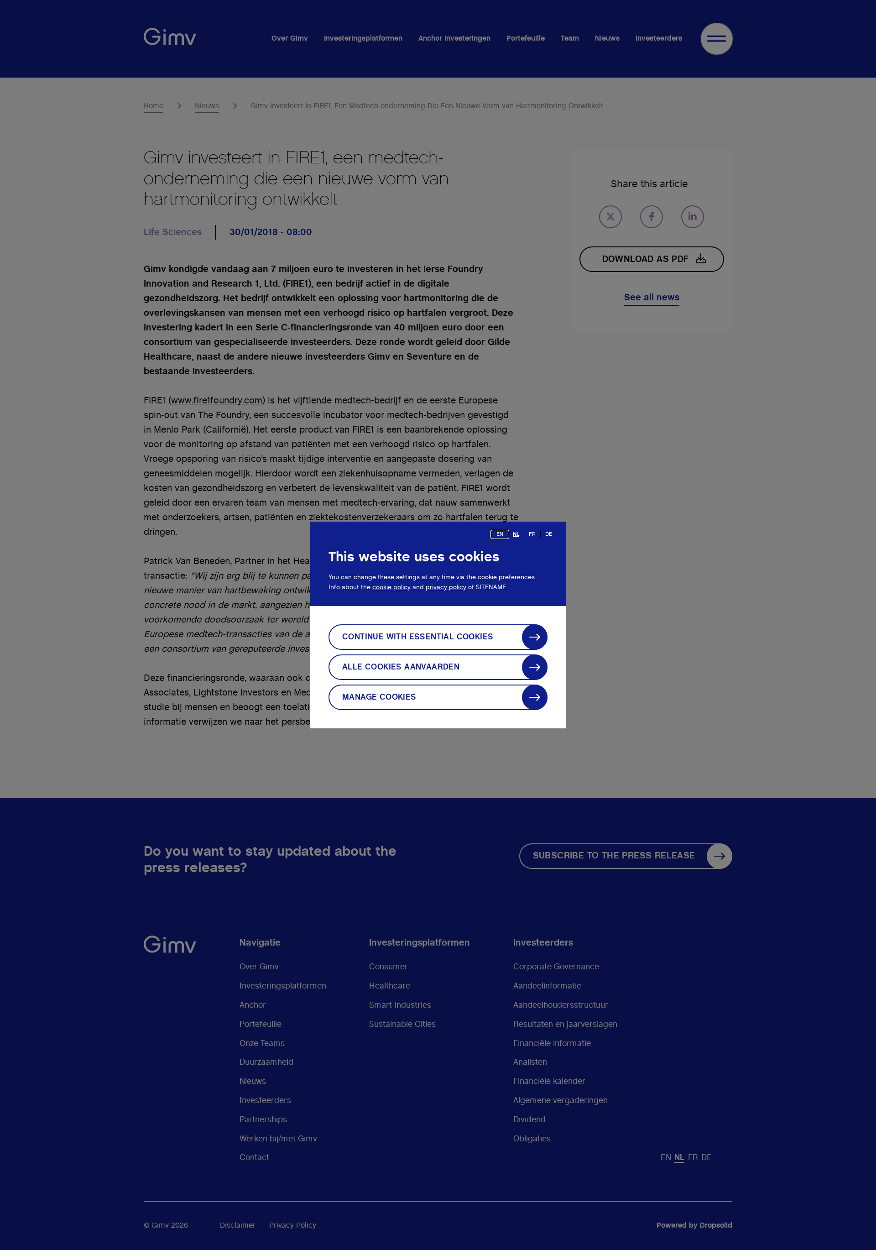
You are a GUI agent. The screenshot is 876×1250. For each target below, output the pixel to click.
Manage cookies (379, 697)
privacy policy (446, 587)
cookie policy (391, 587)
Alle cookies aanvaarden (400, 667)
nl (516, 534)
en (499, 534)
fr (532, 534)
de (548, 534)
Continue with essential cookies (417, 637)
